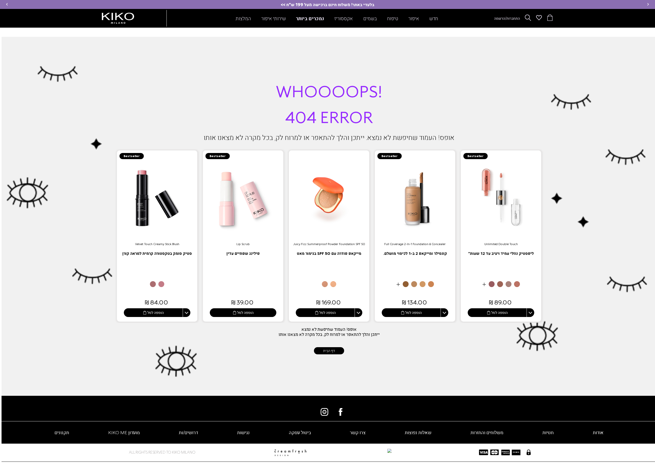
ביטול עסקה (300, 432)
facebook (340, 412)
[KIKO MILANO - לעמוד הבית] (118, 17)
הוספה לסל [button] (499, 312)
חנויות (548, 432)
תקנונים (61, 432)
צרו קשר (358, 432)
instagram (324, 412)
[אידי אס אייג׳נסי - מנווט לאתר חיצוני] (356, 451)
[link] (501, 236)
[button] (648, 4)
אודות (598, 432)
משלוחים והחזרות (487, 432)
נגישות (243, 432)
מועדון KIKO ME (124, 432)
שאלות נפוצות (418, 432)
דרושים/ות (188, 432)
